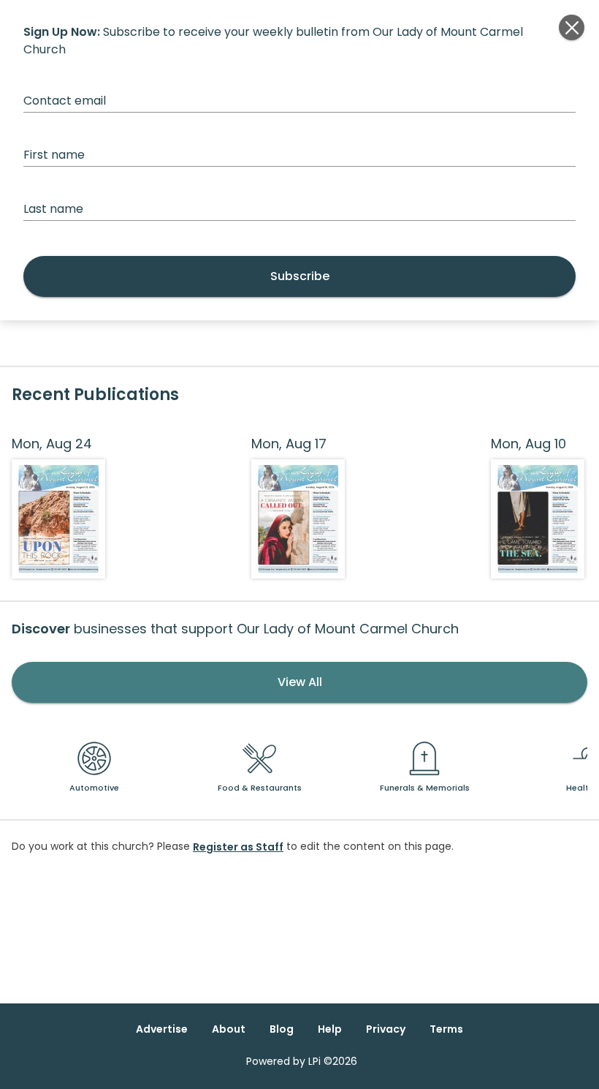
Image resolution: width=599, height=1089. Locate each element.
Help (330, 1029)
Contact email (64, 100)
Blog (282, 1029)
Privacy (385, 1029)
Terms (446, 1029)
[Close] (571, 27)
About (228, 1029)
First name (54, 154)
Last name (53, 208)
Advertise (162, 1029)
